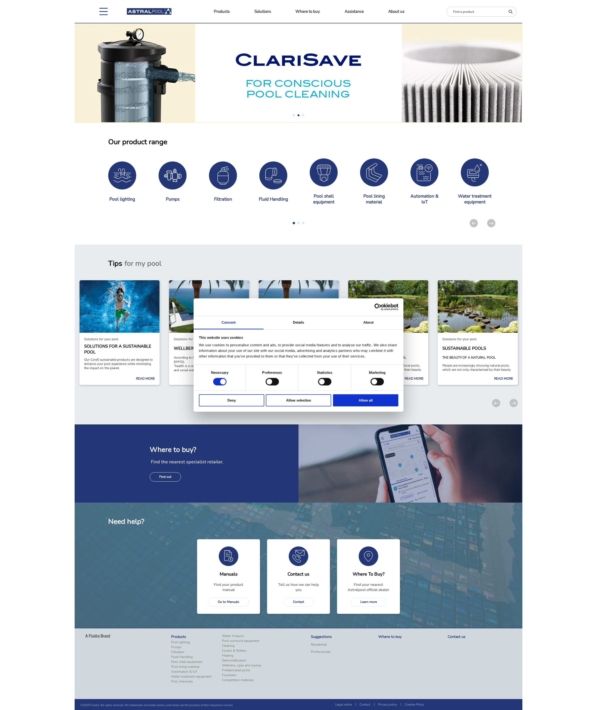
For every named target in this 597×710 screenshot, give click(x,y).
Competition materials (238, 680)
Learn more (368, 602)
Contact (298, 602)
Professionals (321, 652)
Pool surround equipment (240, 641)
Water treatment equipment (191, 677)
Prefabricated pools (236, 670)
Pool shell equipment (186, 662)
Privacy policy (387, 705)
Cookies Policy (414, 705)
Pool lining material (185, 667)
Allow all (366, 400)
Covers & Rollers (234, 651)
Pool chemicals (182, 681)
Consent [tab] (229, 322)
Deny (231, 400)
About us (396, 11)
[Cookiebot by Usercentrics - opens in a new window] (378, 307)
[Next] (491, 223)
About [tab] (368, 322)
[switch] (272, 381)
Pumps (176, 647)
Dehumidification (234, 660)
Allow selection (298, 400)
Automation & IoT (184, 672)
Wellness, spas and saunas (241, 665)
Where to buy (307, 11)
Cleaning (228, 646)
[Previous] (474, 223)
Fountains (229, 675)
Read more (145, 379)
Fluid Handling (182, 657)
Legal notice (343, 705)
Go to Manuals (228, 602)
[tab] (294, 115)
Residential (319, 645)
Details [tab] (298, 322)
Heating (227, 656)
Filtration (177, 652)
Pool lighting (180, 642)
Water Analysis (233, 636)
